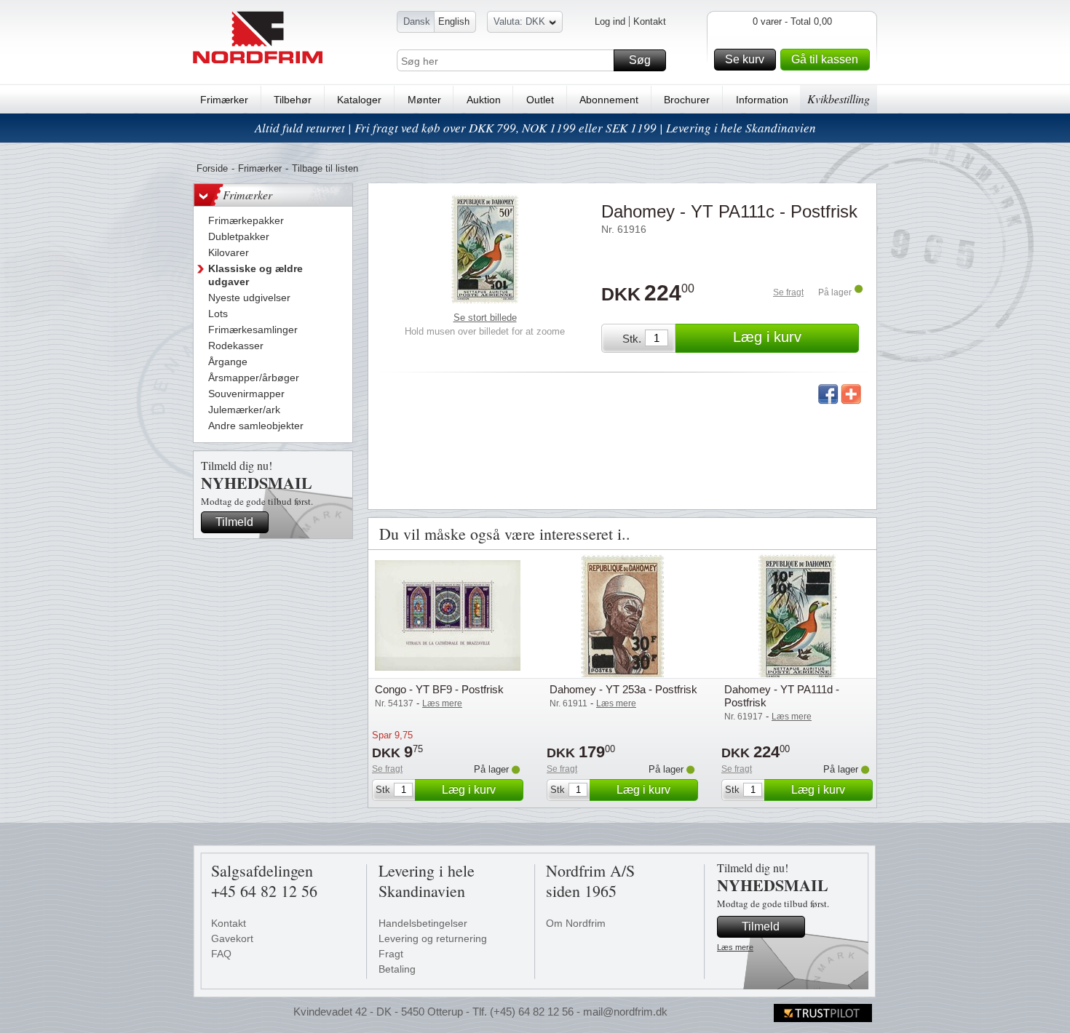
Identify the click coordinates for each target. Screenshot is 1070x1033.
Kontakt (649, 21)
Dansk (416, 21)
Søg (640, 60)
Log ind (610, 21)
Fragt (391, 954)
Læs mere (735, 947)
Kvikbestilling (838, 98)
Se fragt (788, 292)
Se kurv (744, 59)
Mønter (424, 99)
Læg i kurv (767, 337)
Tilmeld (234, 522)
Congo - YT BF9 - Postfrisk (439, 689)
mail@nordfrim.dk (625, 1011)
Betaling (397, 969)
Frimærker (224, 99)
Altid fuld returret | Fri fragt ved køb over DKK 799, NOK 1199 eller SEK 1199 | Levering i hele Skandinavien (535, 127)
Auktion (484, 99)
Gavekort (232, 938)
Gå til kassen (824, 59)
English (453, 21)
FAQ (221, 954)
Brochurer (687, 99)
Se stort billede (485, 317)
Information (762, 99)
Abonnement (608, 99)
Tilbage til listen (325, 168)
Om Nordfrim (576, 923)
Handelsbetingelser (423, 923)
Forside (212, 168)
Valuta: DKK (519, 21)
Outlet (540, 99)
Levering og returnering (433, 938)
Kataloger (359, 99)
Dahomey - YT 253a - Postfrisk (623, 689)
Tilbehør (293, 99)
